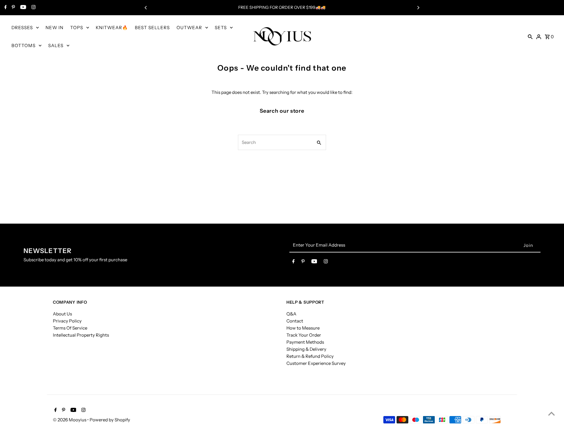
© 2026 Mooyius (70, 420)
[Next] (418, 7)
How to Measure (303, 328)
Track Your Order (303, 335)
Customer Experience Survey (316, 363)
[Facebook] (5, 8)
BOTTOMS (23, 45)
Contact (294, 321)
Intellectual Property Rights (81, 335)
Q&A (291, 314)
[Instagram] (33, 8)
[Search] (530, 36)
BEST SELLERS (152, 27)
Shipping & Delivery (306, 349)
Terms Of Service (70, 328)
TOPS (76, 27)
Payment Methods (305, 342)
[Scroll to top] (551, 413)
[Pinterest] (12, 8)
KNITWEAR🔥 (112, 27)
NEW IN (54, 27)
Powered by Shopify (110, 420)
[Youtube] (22, 8)
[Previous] (146, 7)
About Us (62, 314)
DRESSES (22, 27)
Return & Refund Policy (310, 356)
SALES (55, 45)
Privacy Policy (67, 321)
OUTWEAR (189, 27)
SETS (221, 27)
